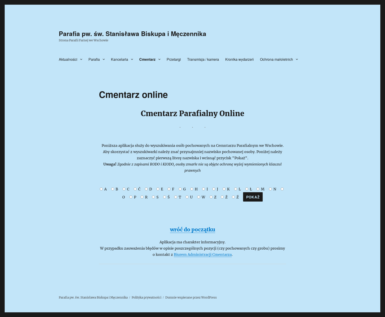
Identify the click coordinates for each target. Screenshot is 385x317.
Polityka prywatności (146, 297)
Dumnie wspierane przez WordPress (191, 297)
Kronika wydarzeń (239, 59)
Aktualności (68, 59)
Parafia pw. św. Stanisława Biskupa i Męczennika (132, 33)
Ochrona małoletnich (276, 59)
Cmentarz (147, 59)
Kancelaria (119, 59)
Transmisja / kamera (203, 59)
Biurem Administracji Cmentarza (203, 254)
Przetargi (174, 59)
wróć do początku (192, 229)
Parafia (94, 59)
